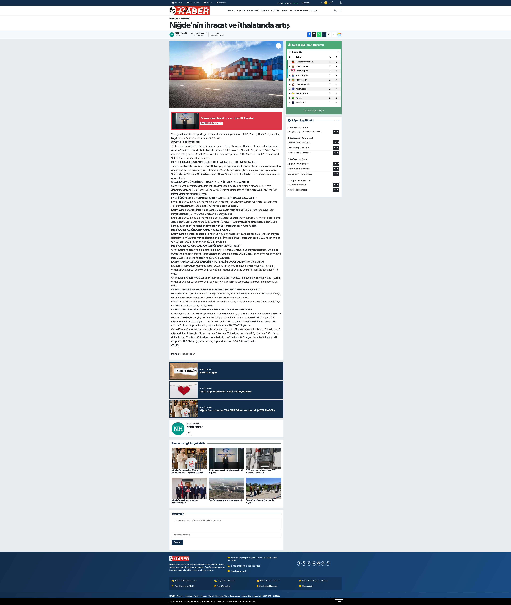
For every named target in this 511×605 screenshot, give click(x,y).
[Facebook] (299, 563)
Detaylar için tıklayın (314, 111)
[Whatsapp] (323, 563)
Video (209, 3)
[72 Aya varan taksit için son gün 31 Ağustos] (226, 458)
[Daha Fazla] (324, 34)
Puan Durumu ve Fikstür (185, 586)
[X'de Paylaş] (314, 34)
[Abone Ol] (339, 34)
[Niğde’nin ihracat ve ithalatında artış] (226, 74)
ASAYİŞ (241, 10)
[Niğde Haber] (178, 428)
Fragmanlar (235, 596)
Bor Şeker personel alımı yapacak (225, 500)
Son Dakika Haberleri (268, 586)
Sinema (204, 596)
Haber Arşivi (307, 586)
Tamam (339, 601)
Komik (196, 596)
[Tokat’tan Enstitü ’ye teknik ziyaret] (263, 488)
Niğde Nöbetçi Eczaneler (186, 581)
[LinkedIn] (314, 563)
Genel (211, 596)
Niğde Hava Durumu (226, 581)
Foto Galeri (194, 3)
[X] (304, 563)
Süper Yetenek (254, 596)
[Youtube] (318, 563)
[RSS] (328, 563)
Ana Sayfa (178, 3)
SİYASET (264, 10)
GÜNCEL (230, 10)
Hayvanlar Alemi (222, 596)
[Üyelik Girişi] (339, 3)
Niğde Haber (195, 426)
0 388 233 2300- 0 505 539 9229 (245, 566)
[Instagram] (309, 563)
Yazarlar (222, 3)
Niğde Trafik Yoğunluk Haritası (315, 581)
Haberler (173, 19)
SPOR (284, 10)
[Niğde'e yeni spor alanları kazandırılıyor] (189, 488)
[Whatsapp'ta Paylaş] (319, 34)
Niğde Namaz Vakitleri (269, 581)
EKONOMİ (252, 10)
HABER (172, 596)
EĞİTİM (275, 10)
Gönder (177, 542)
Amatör (180, 596)
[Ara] (335, 10)
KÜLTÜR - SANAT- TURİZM (303, 10)
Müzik (244, 596)
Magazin (188, 596)
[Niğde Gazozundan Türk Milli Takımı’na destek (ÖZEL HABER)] (189, 458)
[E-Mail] (189, 433)
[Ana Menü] (340, 10)
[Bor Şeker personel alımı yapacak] (226, 488)
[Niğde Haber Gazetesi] (189, 10)
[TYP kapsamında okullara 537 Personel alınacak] (263, 458)
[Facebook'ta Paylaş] (309, 34)
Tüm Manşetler (223, 586)
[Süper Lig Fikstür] (338, 120)
